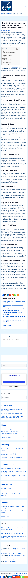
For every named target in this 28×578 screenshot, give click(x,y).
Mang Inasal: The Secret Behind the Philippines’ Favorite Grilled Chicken (13, 472)
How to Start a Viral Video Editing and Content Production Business (11, 410)
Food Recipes (6, 484)
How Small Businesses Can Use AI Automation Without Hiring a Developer (13, 515)
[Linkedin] (8, 295)
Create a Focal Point (6, 61)
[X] (5, 295)
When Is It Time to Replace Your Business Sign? (11, 457)
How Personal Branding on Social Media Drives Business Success (13, 449)
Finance (4, 425)
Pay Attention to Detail (6, 59)
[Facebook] (3, 295)
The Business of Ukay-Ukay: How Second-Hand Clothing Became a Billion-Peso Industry (12, 417)
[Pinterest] (10, 295)
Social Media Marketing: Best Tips (15, 559)
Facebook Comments (7, 339)
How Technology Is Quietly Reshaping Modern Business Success (13, 511)
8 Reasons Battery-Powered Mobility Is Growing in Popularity (12, 507)
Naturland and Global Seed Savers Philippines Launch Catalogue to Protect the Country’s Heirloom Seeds (13, 532)
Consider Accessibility (6, 62)
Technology (5, 503)
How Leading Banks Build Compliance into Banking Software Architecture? (12, 436)
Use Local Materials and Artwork (8, 52)
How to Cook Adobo (6, 488)
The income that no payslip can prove (9, 429)
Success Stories (7, 464)
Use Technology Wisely (7, 56)
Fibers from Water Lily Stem (10, 561)
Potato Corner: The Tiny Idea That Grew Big (11, 468)
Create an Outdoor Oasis (7, 55)
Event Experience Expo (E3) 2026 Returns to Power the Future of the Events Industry (13, 537)
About (17, 573)
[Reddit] (13, 295)
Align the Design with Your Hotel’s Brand (10, 51)
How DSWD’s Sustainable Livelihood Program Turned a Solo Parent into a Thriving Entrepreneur (13, 476)
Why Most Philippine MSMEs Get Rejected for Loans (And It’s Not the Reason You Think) (12, 432)
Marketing (5, 445)
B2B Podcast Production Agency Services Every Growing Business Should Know (12, 453)
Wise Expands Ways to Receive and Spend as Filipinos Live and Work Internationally (13, 528)
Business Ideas (8, 13)
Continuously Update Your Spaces (9, 64)
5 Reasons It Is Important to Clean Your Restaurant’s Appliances (13, 494)
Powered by (11, 386)
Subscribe (14, 382)
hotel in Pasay (15, 67)
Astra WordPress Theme (16, 575)
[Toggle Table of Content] (16, 49)
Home (2, 13)
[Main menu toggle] (25, 6)
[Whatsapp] (15, 295)
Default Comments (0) (16, 339)
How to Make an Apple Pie (7, 491)
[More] (18, 295)
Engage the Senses (6, 58)
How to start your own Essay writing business (11, 413)
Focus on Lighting (5, 53)
